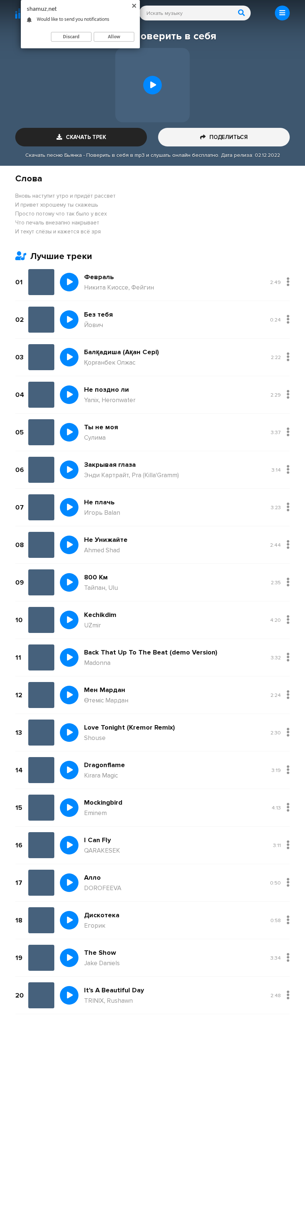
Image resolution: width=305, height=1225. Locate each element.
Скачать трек (86, 137)
